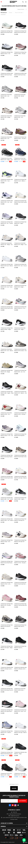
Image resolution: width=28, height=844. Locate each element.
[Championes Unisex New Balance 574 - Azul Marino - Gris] (20, 150)
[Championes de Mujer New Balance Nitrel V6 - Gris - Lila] (20, 298)
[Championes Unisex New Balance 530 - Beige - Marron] (7, 107)
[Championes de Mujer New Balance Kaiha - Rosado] (20, 43)
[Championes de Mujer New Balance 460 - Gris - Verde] (7, 489)
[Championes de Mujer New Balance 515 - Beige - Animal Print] (20, 277)
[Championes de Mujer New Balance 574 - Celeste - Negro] (7, 722)
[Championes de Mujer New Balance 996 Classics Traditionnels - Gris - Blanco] (20, 616)
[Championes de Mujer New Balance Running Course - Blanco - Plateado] (7, 744)
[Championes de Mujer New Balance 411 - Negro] (20, 213)
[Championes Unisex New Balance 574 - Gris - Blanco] (7, 340)
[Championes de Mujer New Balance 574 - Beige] (7, 362)
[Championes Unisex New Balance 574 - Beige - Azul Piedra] (20, 234)
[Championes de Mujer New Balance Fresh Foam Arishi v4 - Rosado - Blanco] (7, 468)
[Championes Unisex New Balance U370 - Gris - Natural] (7, 404)
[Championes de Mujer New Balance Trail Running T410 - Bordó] (20, 595)
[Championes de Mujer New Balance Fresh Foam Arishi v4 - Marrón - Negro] (20, 447)
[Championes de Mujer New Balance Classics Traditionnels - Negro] (20, 637)
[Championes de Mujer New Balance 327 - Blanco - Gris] (20, 383)
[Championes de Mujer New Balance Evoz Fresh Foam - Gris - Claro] (7, 553)
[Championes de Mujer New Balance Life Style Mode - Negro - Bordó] (7, 701)
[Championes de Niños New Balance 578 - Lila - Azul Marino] (7, 192)
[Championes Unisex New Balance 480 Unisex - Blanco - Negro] (20, 680)
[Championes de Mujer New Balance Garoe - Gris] (7, 43)
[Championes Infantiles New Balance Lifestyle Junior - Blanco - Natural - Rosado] (20, 659)
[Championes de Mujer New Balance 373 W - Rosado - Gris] (20, 553)
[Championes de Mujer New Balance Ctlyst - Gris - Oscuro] (7, 531)
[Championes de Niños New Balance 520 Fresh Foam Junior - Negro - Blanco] (7, 65)
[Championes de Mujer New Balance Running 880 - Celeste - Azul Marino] (20, 425)
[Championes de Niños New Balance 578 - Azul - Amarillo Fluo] (7, 171)
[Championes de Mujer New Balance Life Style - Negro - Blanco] (7, 637)
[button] (23, 2)
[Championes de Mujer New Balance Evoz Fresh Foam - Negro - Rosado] (20, 22)
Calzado (10, 12)
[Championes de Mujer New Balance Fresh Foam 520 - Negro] (20, 574)
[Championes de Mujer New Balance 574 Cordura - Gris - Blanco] (20, 340)
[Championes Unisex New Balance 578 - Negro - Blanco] (20, 319)
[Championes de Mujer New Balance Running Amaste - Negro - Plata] (7, 447)
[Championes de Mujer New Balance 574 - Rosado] (7, 595)
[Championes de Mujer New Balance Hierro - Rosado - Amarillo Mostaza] (20, 128)
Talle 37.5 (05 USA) (18, 12)
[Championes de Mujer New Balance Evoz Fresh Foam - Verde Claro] (7, 22)
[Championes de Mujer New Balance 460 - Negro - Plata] (7, 383)
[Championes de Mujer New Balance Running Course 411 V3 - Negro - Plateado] (7, 680)
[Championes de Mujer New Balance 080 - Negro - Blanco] (20, 489)
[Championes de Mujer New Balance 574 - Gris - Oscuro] (20, 256)
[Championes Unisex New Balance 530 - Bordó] (20, 86)
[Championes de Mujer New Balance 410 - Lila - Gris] (20, 362)
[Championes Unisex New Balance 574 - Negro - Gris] (7, 150)
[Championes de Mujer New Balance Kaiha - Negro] (7, 319)
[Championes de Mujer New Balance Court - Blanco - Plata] (20, 171)
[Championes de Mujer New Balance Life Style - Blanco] (20, 722)
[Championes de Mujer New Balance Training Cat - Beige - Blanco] (20, 510)
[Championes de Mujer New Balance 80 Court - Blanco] (7, 256)
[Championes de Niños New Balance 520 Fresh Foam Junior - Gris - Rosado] (20, 65)
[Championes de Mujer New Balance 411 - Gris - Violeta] (7, 213)
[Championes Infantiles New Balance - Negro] (20, 744)
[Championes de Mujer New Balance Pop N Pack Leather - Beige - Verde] (20, 192)
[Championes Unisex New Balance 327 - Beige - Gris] (7, 234)
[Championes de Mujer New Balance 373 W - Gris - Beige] (7, 574)
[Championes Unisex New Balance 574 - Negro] (7, 765)
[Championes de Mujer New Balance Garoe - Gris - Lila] (7, 425)
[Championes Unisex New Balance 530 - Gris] (7, 86)
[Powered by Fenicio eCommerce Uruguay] (25, 842)
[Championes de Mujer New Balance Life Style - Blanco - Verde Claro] (20, 468)
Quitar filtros (3, 14)
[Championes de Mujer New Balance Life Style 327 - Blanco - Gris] (20, 531)
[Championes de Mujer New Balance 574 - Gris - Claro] (7, 277)
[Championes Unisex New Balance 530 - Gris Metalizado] (20, 107)
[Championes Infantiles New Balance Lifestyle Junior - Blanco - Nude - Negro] (7, 659)
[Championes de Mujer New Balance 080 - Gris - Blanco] (7, 510)
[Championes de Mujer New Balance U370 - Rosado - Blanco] (20, 404)
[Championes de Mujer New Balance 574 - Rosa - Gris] (20, 701)
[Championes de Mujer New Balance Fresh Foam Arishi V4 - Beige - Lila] (7, 298)
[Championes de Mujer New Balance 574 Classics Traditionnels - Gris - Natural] (7, 616)
